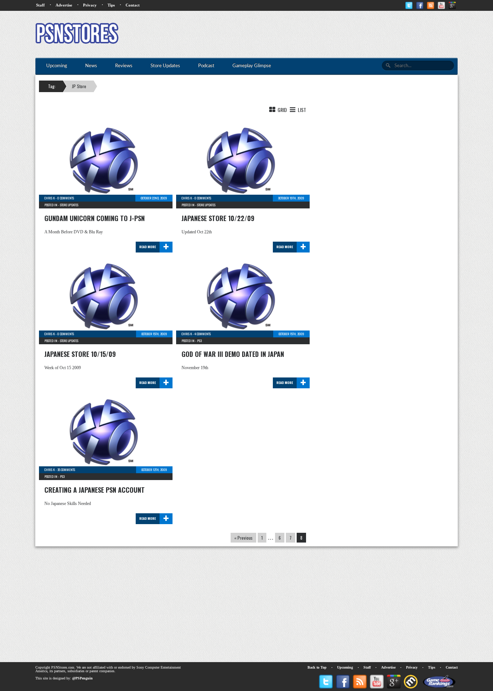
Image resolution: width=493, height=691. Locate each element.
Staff (40, 5)
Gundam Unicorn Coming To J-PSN (94, 218)
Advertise (64, 5)
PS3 (199, 340)
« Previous (243, 538)
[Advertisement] (326, 34)
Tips (111, 5)
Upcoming (345, 667)
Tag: (52, 86)
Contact (133, 5)
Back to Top (317, 667)
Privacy (90, 5)
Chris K (49, 197)
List (301, 109)
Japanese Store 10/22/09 (218, 218)
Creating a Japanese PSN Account (94, 490)
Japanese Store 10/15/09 (80, 354)
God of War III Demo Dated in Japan (233, 354)
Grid (281, 109)
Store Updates (69, 204)
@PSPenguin (82, 678)
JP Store (79, 86)
